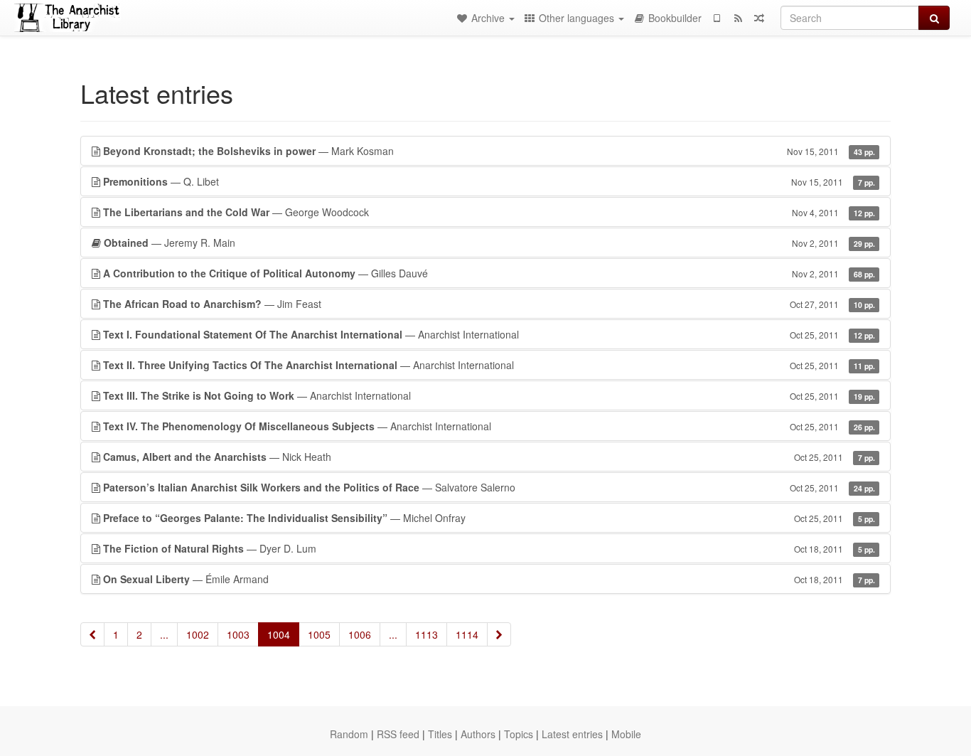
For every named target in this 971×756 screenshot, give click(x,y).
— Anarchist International (489, 334)
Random (349, 734)
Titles (440, 734)
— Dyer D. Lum (489, 548)
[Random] (759, 18)
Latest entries (572, 734)
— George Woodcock (489, 212)
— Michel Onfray (489, 518)
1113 (426, 634)
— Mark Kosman (489, 151)
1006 (359, 634)
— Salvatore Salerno (489, 487)
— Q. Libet (489, 181)
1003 (238, 634)
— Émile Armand (489, 579)
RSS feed (398, 734)
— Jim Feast (489, 304)
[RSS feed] (738, 18)
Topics (518, 734)
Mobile (626, 734)
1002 (197, 634)
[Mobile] (716, 18)
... (164, 634)
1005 (319, 634)
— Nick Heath (489, 456)
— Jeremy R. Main (489, 242)
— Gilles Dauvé (489, 273)
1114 (467, 634)
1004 (278, 634)
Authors (478, 734)
